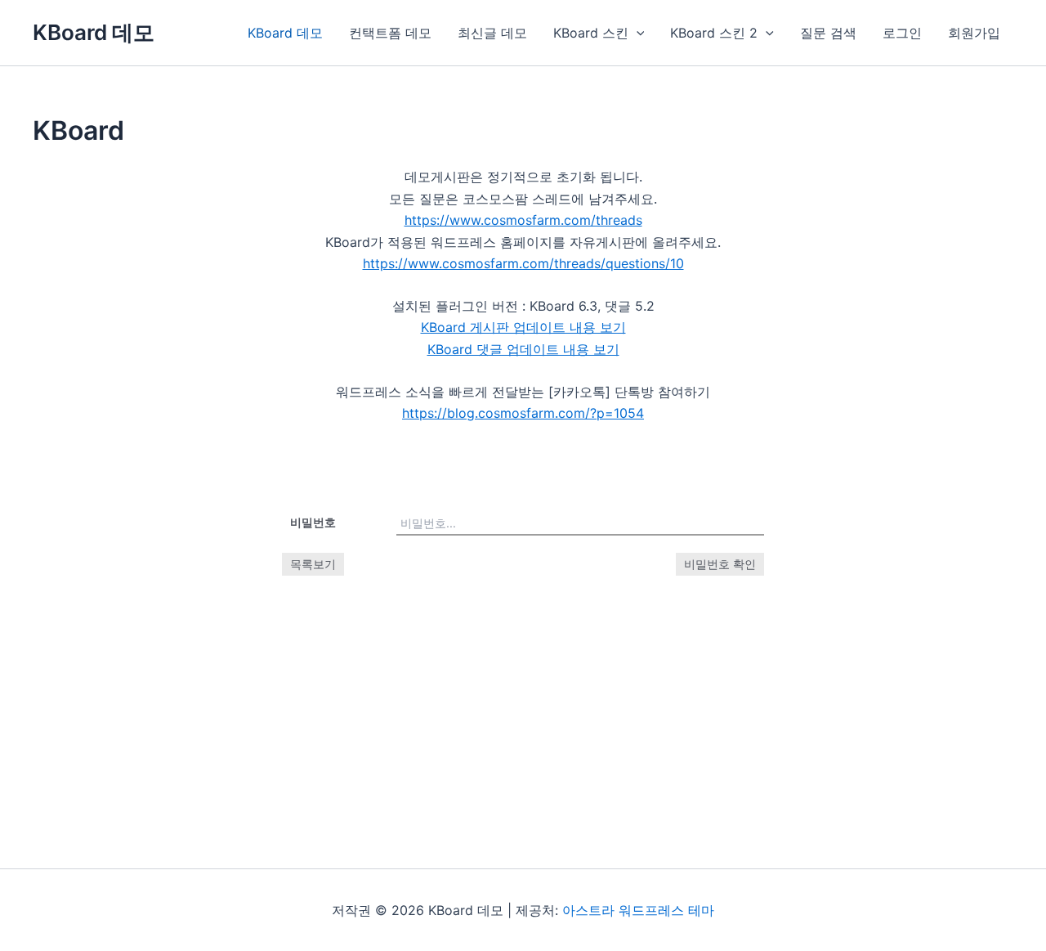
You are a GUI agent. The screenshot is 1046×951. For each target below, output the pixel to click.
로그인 (902, 33)
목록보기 (313, 564)
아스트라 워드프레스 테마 (638, 910)
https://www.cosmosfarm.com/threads (523, 220)
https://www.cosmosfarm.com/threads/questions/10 (523, 263)
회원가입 (974, 33)
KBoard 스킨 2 (714, 33)
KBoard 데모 (93, 32)
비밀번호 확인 (720, 564)
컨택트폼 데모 (390, 33)
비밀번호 (313, 522)
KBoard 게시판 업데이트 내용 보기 (523, 327)
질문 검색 (828, 33)
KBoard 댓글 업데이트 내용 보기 (523, 349)
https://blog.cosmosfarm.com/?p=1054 (523, 413)
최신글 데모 (492, 33)
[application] (636, 32)
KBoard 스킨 (590, 33)
